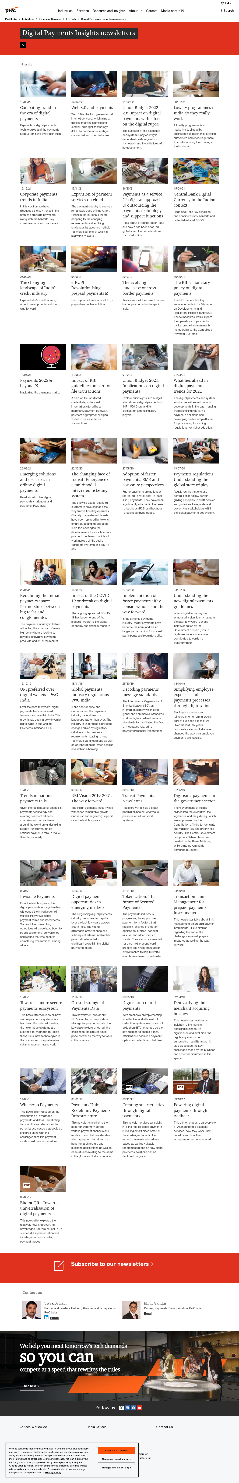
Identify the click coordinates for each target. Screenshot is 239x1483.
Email (54, 1317)
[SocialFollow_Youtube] (139, 1408)
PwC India (11, 19)
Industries (28, 19)
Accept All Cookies (116, 1450)
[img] (23, 45)
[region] (72, 1460)
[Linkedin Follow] (127, 1408)
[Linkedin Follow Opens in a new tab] (46, 1317)
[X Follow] (121, 1408)
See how (30, 1386)
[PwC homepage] (11, 9)
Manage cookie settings (116, 1467)
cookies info (21, 1469)
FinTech (71, 19)
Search (229, 10)
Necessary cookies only (116, 1459)
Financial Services (50, 19)
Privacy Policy (53, 1472)
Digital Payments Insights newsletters (103, 19)
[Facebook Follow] (133, 1408)
